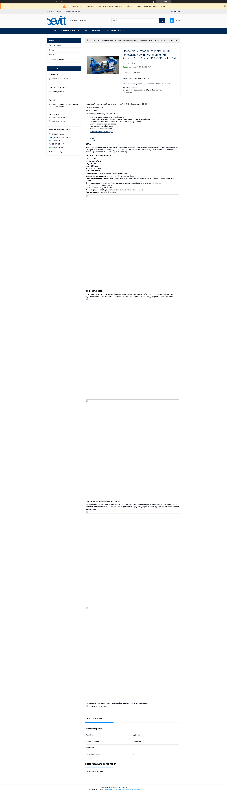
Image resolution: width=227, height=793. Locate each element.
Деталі (93, 140)
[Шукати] (162, 20)
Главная (53, 31)
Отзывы (52, 55)
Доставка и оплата (115, 31)
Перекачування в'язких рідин (101, 132)
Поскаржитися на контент (112, 790)
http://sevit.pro (59, 152)
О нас (85, 31)
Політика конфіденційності (131, 790)
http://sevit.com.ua (57, 134)
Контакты (97, 31)
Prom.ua (124, 787)
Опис (92, 138)
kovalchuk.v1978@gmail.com (61, 137)
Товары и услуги (68, 31)
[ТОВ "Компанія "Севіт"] (57, 24)
